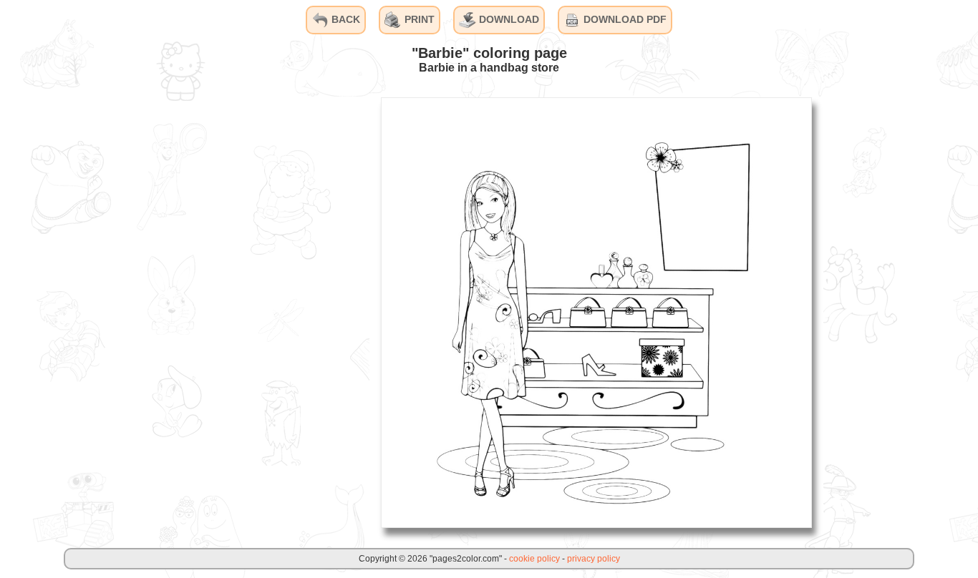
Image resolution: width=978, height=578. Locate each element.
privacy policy (593, 559)
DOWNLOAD (507, 19)
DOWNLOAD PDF (624, 19)
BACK (344, 19)
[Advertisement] (262, 311)
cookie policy (534, 559)
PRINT (418, 19)
